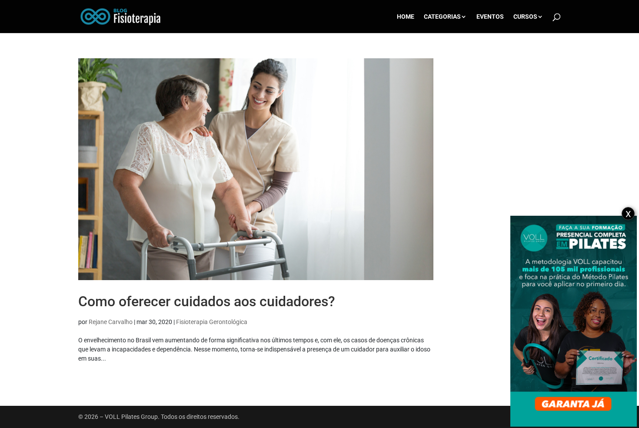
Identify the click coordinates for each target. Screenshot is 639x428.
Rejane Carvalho (111, 321)
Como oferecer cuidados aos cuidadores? (206, 301)
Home (405, 16)
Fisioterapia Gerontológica (211, 321)
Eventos (490, 16)
